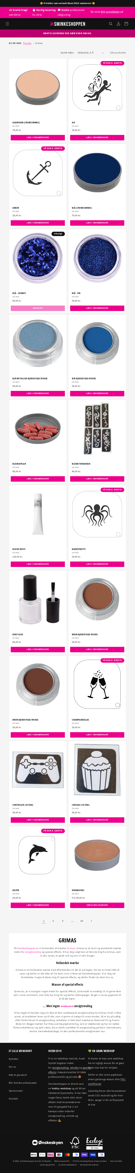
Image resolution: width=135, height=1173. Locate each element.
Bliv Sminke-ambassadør (23, 1083)
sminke (74, 1068)
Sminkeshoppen (26, 948)
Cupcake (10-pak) (81, 804)
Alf (73, 122)
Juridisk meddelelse (67, 1165)
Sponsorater (16, 1091)
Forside (27, 43)
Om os (12, 1067)
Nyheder (13, 1059)
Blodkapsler (19, 463)
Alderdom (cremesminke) (26, 122)
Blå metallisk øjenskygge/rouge (30, 378)
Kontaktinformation (89, 1165)
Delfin (15, 890)
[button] (7, 24)
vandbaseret (67, 1006)
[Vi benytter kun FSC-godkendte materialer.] (74, 1143)
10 (81, 921)
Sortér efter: (67, 53)
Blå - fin (76, 293)
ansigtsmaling (33, 952)
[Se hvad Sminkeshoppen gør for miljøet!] (94, 1143)
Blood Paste (19, 549)
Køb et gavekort (18, 1075)
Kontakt (13, 1099)
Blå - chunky (19, 293)
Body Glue (17, 634)
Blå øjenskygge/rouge (84, 378)
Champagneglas (80, 719)
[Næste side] (91, 921)
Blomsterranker (81, 463)
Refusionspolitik (61, 1161)
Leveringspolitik (47, 1165)
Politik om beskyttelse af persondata (90, 1161)
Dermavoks (78, 890)
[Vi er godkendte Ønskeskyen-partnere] (47, 1143)
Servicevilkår (116, 1161)
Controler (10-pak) (22, 804)
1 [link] (44, 921)
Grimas (39, 43)
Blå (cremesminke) (82, 207)
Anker (15, 207)
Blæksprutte (79, 549)
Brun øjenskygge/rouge (85, 634)
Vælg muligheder (97, 905)
